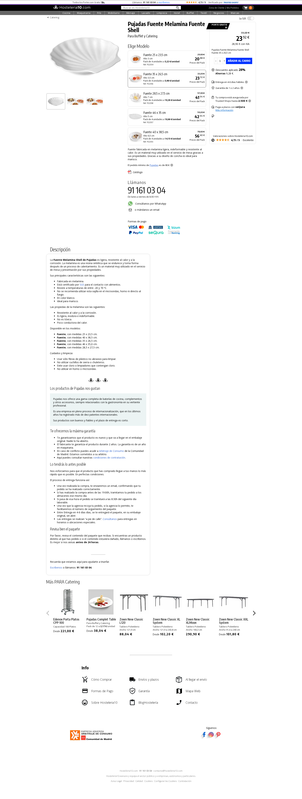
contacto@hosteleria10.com (167, 770)
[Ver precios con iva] (250, 18)
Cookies (148, 781)
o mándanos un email (147, 209)
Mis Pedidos (233, 7)
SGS (82, 284)
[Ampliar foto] (85, 90)
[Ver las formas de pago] (154, 233)
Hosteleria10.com (129, 770)
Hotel (177, 12)
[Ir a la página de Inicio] (71, 8)
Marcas (235, 12)
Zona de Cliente (216, 7)
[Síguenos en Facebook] (204, 737)
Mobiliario (114, 12)
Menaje (130, 12)
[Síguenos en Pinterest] (218, 737)
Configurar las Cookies (165, 781)
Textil (204, 12)
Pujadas (154, 165)
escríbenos (164, 2)
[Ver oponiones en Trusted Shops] (231, 2)
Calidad (139, 781)
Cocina (66, 12)
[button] (255, 614)
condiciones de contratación (109, 457)
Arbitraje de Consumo (111, 451)
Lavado (146, 12)
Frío (99, 12)
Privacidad (128, 781)
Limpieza (162, 12)
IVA (242, 18)
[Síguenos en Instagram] (211, 737)
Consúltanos (110, 519)
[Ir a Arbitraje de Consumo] (92, 740)
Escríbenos (56, 567)
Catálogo (138, 172)
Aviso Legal (116, 781)
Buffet (190, 12)
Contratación (184, 781)
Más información (224, 110)
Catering (54, 17)
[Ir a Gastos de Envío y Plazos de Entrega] (225, 27)
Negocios (219, 12)
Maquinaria (84, 12)
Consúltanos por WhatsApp (150, 203)
